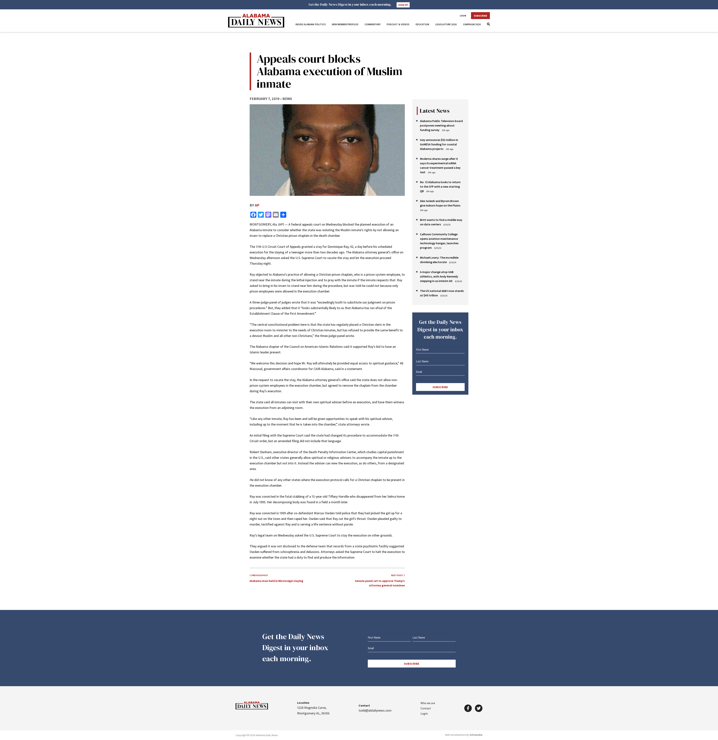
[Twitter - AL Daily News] (478, 708)
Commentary (373, 24)
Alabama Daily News (256, 20)
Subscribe (480, 15)
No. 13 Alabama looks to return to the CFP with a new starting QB (440, 186)
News (287, 98)
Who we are (428, 703)
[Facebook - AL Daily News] (468, 708)
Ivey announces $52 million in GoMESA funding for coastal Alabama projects (439, 144)
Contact (426, 708)
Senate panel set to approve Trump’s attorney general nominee (380, 580)
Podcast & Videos (398, 24)
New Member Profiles (345, 24)
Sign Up (403, 5)
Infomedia (476, 734)
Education (422, 24)
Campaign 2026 (472, 24)
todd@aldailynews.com (375, 710)
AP (257, 205)
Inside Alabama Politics (310, 24)
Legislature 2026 (446, 24)
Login (463, 15)
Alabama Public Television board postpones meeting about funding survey (441, 125)
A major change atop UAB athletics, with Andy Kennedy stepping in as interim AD (439, 276)
